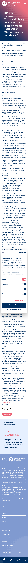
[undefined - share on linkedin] (4, 409)
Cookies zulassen (14, 305)
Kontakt (19, 552)
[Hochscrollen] (25, 551)
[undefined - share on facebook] (2, 409)
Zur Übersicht (7, 414)
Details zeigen (19, 300)
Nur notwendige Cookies (14, 309)
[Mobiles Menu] (24, 3)
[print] (10, 409)
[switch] (24, 284)
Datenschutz (12, 552)
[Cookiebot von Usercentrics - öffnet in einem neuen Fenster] (19, 253)
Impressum (4, 552)
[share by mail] (7, 409)
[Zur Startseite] (11, 3)
